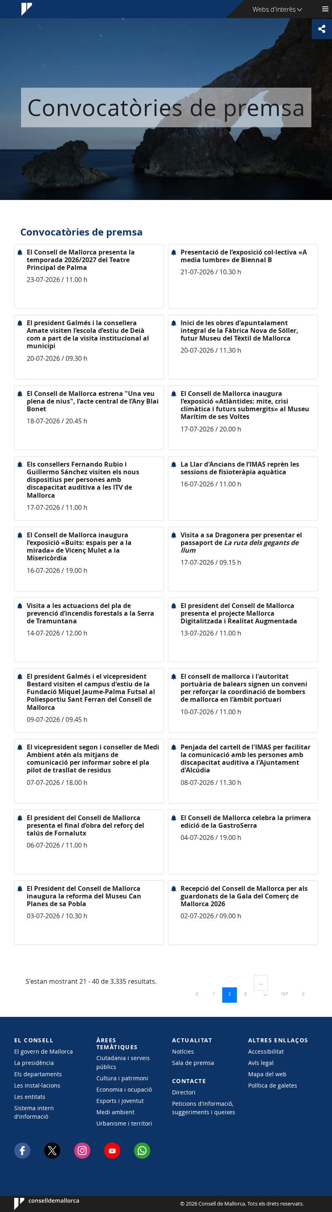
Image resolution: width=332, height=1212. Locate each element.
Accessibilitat (266, 1051)
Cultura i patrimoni (122, 1078)
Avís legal (261, 1063)
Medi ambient (115, 1112)
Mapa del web (267, 1074)
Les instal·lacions (37, 1085)
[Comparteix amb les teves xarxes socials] (322, 29)
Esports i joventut (120, 1101)
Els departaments (38, 1074)
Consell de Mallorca (38, 1203)
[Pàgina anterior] (197, 993)
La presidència (34, 1063)
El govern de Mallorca (43, 1051)
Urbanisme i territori (124, 1123)
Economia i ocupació (124, 1089)
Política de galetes (272, 1085)
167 (287, 993)
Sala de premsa (193, 1063)
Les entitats (29, 1096)
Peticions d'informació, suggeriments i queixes (203, 1108)
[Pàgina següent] (303, 993)
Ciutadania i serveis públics (123, 1062)
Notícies (183, 1051)
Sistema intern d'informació (34, 1112)
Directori (184, 1092)
